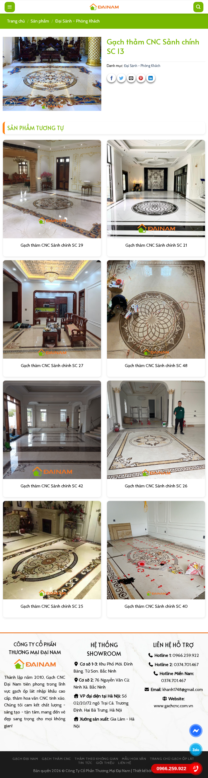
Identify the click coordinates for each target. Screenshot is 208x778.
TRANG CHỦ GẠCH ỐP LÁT (172, 759)
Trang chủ (16, 21)
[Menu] (10, 7)
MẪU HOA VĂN (134, 759)
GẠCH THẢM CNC (56, 759)
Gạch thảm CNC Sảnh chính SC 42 (52, 485)
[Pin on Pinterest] (140, 77)
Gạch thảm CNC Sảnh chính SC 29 (52, 245)
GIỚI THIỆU (105, 763)
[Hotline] (196, 768)
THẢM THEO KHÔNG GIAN (96, 759)
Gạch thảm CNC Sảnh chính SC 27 (52, 365)
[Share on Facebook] (111, 77)
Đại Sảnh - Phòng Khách (77, 21)
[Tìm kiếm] (198, 7)
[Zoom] (9, 104)
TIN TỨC (85, 763)
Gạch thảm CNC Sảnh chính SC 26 (156, 485)
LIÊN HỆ (124, 763)
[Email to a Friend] (131, 77)
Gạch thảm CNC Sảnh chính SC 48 (156, 365)
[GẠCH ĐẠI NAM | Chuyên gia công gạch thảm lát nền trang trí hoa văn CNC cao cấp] (104, 7)
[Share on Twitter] (121, 77)
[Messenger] (196, 731)
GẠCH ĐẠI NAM (25, 759)
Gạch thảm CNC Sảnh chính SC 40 (156, 606)
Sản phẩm (40, 21)
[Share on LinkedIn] (150, 77)
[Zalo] (196, 750)
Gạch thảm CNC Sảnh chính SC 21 (156, 245)
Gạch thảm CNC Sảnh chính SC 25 (52, 606)
